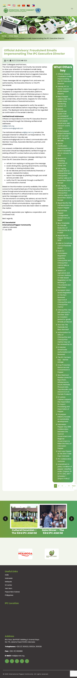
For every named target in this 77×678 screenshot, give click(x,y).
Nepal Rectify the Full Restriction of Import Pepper (64, 205)
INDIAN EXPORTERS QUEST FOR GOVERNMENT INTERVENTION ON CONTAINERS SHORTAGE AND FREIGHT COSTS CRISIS (65, 118)
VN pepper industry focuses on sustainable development (64, 418)
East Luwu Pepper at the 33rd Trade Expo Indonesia (64, 453)
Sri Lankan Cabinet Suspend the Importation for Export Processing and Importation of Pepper (64, 404)
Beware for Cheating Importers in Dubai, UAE (62, 162)
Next (71, 554)
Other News (13, 36)
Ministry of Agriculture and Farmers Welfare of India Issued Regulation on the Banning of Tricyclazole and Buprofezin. (64, 278)
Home (4, 36)
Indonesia (8, 578)
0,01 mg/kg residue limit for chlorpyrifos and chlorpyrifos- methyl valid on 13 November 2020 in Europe (65, 175)
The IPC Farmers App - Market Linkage (64, 359)
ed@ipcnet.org (8, 126)
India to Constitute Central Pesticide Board (65, 245)
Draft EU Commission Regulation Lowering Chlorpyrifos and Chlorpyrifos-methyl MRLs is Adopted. (64, 259)
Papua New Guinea (12, 592)
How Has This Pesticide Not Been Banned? (63, 327)
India (7, 575)
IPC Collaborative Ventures (64, 460)
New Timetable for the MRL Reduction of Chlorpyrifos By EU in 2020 (65, 228)
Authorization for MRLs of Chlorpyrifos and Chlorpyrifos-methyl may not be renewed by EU (65, 338)
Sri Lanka (8, 585)
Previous (6, 554)
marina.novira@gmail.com (12, 128)
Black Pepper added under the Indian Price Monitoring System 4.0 (64, 101)
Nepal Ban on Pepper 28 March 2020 (64, 237)
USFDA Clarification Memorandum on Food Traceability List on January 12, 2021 (64, 149)
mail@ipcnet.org (17, 656)
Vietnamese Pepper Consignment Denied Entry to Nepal (64, 215)
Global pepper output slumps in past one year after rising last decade (64, 136)
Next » (74, 487)
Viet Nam (8, 588)
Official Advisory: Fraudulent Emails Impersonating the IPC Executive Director (64, 79)
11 (68, 486)
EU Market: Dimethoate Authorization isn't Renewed (65, 351)
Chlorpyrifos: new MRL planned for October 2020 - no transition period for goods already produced (65, 316)
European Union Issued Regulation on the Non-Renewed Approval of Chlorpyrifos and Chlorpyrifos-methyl (64, 298)
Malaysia (8, 581)
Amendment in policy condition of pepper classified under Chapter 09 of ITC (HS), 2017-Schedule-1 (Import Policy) (65, 471)
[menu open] (72, 8)
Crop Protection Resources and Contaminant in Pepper (64, 368)
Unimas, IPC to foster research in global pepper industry (65, 90)
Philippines (9, 595)
